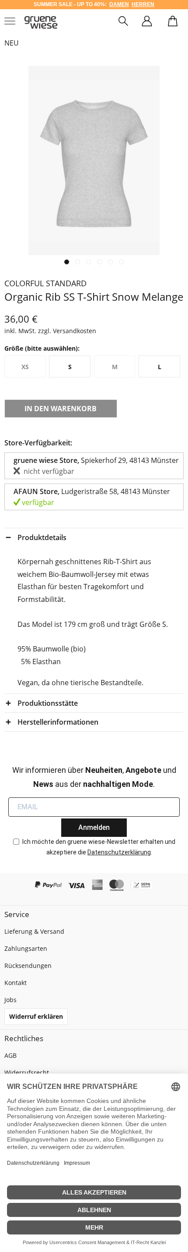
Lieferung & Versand (34, 931)
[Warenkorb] (172, 22)
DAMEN (119, 4)
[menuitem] (123, 22)
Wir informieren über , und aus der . (94, 777)
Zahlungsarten (25, 948)
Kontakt (15, 982)
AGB (10, 1055)
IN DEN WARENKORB (60, 408)
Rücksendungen (28, 965)
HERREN (143, 4)
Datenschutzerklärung (119, 852)
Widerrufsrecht (26, 1072)
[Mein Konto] (147, 22)
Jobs (10, 1000)
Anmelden (94, 827)
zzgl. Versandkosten (67, 331)
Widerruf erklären (36, 1016)
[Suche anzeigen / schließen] (123, 22)
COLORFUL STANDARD (45, 283)
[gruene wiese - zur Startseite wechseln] (41, 22)
